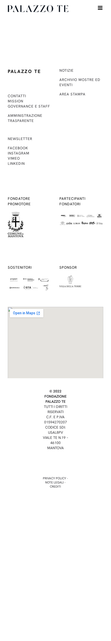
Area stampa (72, 94)
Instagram (18, 153)
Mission (15, 101)
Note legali (54, 482)
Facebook (18, 148)
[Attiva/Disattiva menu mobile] (100, 8)
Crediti (55, 486)
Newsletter (20, 138)
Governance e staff (29, 106)
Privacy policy (54, 478)
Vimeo (14, 158)
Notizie (66, 70)
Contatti (17, 96)
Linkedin (16, 163)
